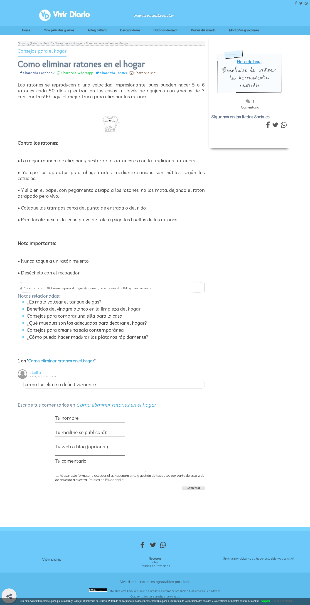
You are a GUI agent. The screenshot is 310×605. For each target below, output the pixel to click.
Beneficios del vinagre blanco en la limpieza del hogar (83, 309)
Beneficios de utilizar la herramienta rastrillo (249, 77)
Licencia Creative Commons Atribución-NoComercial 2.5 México (180, 591)
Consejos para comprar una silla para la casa (74, 316)
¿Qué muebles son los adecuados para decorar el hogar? (87, 323)
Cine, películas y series (59, 30)
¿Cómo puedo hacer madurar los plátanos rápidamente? (87, 337)
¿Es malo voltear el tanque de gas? (64, 302)
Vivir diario (51, 559)
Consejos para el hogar (42, 51)
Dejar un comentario (140, 288)
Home (26, 30)
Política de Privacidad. (105, 480)
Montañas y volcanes (244, 30)
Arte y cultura (97, 30)
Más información (283, 601)
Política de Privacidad (155, 566)
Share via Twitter (113, 73)
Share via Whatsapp (76, 73)
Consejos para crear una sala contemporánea (75, 330)
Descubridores (130, 30)
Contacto (155, 562)
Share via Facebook (38, 73)
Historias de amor (166, 30)
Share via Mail (145, 73)
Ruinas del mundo (203, 30)
